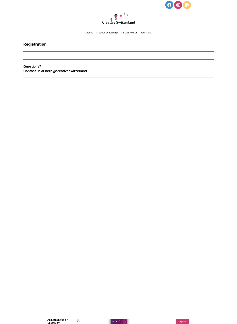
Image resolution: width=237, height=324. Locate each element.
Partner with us (129, 32)
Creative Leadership (107, 32)
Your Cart (146, 32)
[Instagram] (178, 5)
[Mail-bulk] (187, 5)
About (89, 32)
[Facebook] (169, 5)
